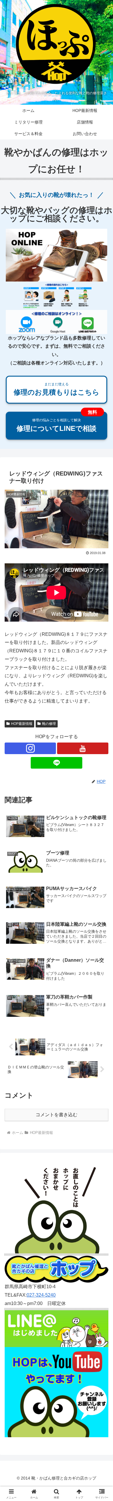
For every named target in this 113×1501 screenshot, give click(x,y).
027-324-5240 (41, 1295)
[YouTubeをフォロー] (82, 748)
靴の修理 (49, 724)
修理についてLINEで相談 (56, 425)
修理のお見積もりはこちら (56, 389)
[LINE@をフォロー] (56, 763)
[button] (101, 1002)
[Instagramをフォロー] (30, 748)
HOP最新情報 (21, 724)
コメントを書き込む (56, 1114)
